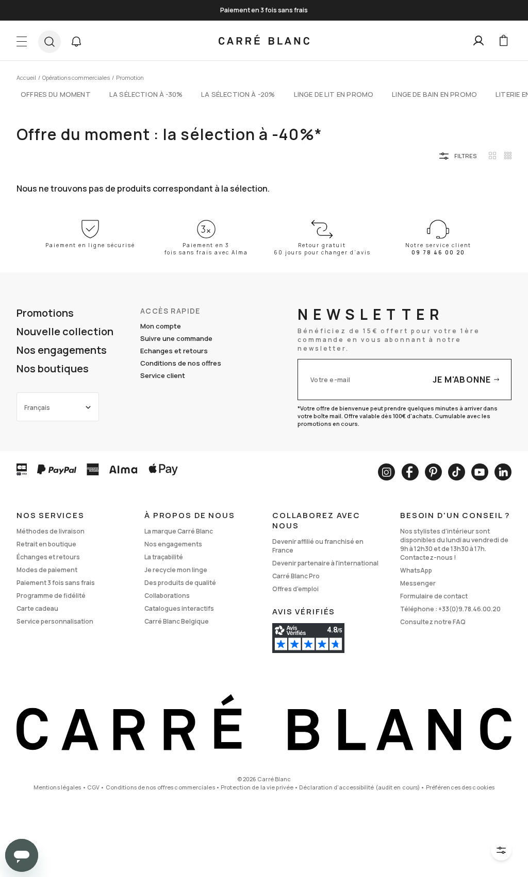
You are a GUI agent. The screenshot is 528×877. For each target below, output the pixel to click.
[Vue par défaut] (492, 155)
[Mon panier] (503, 40)
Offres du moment (56, 94)
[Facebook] (410, 471)
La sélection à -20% (238, 94)
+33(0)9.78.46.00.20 (469, 609)
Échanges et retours (48, 557)
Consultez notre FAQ (433, 621)
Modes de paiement (46, 569)
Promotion (130, 77)
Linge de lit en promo (334, 94)
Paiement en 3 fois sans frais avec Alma (206, 249)
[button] (76, 42)
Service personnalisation (54, 621)
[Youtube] (479, 471)
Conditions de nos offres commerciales (160, 787)
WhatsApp (416, 570)
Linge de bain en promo (434, 94)
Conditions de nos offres (180, 363)
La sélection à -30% (146, 94)
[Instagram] (386, 471)
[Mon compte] (478, 40)
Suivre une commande (176, 338)
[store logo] (264, 41)
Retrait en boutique (46, 544)
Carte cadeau (37, 608)
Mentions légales (57, 787)
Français (37, 407)
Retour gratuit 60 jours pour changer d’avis (322, 249)
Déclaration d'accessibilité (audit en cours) (359, 787)
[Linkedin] (503, 471)
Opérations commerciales (76, 77)
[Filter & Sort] (501, 850)
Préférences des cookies (460, 787)
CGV (93, 787)
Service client (162, 375)
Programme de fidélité (51, 595)
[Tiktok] (456, 471)
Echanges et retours (174, 350)
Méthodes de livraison (50, 531)
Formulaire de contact (434, 596)
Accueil (26, 77)
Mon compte (160, 326)
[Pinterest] (433, 471)
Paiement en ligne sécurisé (90, 245)
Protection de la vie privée (257, 787)
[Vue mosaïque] (508, 155)
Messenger (418, 583)
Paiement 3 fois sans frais (55, 582)
